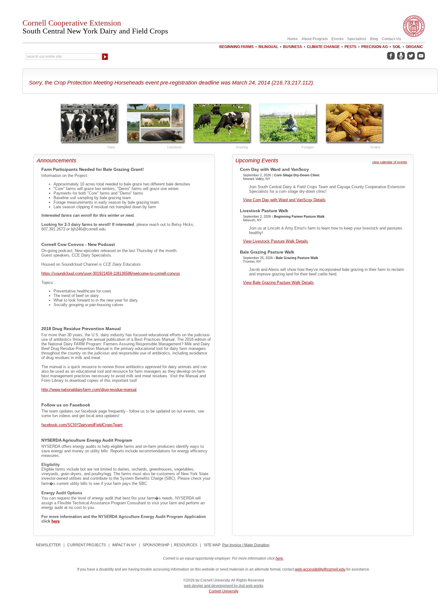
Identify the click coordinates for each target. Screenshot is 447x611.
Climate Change (323, 47)
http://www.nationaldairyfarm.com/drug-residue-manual (89, 389)
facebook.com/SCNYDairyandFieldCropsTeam (82, 425)
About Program (314, 39)
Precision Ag (374, 47)
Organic (414, 47)
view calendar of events (389, 162)
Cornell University (223, 591)
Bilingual (268, 47)
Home (292, 39)
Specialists (356, 39)
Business (292, 47)
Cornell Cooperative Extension (95, 27)
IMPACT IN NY (124, 545)
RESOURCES (185, 545)
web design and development (209, 586)
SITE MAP (212, 545)
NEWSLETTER (48, 545)
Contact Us (391, 39)
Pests (350, 47)
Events (337, 39)
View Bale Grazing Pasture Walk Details (278, 282)
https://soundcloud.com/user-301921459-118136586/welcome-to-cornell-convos (110, 273)
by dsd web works (248, 586)
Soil (397, 47)
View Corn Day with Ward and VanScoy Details (284, 200)
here (55, 521)
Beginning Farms (236, 47)
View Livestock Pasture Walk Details (275, 241)
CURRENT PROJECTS (86, 545)
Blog (374, 39)
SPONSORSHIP (156, 545)
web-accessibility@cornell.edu (320, 569)
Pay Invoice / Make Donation (245, 545)
